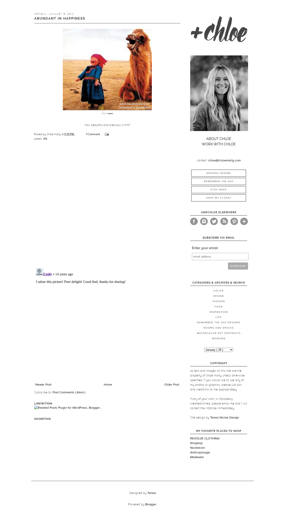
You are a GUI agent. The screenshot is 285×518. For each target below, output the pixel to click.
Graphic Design (218, 173)
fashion (218, 301)
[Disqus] (107, 206)
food (219, 306)
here (109, 113)
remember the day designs (218, 322)
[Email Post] (107, 134)
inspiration (219, 312)
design (218, 296)
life (45, 138)
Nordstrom (197, 448)
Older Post (171, 385)
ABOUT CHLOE (218, 139)
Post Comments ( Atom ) (69, 392)
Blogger (150, 504)
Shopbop (196, 443)
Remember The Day (219, 181)
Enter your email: (205, 248)
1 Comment (93, 134)
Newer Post (43, 385)
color (219, 290)
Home (108, 385)
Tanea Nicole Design (224, 418)
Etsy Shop (219, 189)
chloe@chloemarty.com (224, 160)
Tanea (151, 493)
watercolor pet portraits (219, 333)
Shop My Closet (219, 198)
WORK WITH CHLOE (219, 144)
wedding (219, 338)
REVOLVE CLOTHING (205, 439)
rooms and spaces (219, 328)
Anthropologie (200, 453)
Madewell (197, 457)
